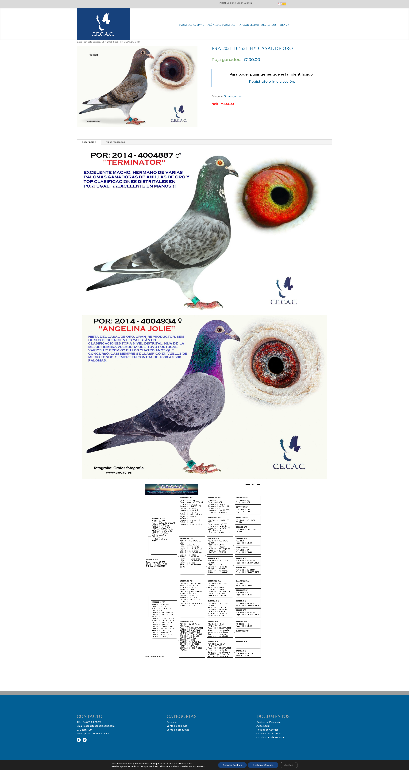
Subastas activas (191, 25)
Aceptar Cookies (232, 765)
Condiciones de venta (269, 733)
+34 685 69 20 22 (91, 722)
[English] (280, 3)
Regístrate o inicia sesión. (272, 81)
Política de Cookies (267, 729)
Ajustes (288, 765)
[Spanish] (284, 3)
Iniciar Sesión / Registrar (257, 25)
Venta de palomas (177, 725)
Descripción (89, 142)
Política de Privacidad (268, 722)
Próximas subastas (221, 25)
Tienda (284, 25)
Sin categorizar (92, 42)
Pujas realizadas (115, 142)
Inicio (79, 42)
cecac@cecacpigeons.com (99, 725)
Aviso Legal (263, 725)
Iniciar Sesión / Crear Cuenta (235, 3)
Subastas (172, 722)
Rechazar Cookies (263, 765)
